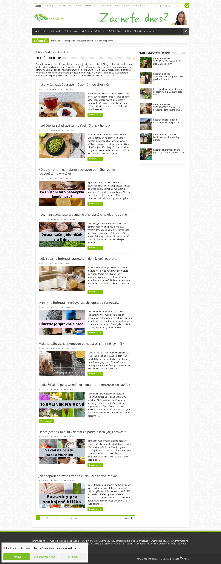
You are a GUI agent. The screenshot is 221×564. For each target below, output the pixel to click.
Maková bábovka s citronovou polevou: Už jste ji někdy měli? (81, 344)
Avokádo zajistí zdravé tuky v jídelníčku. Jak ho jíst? (74, 126)
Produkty (49, 5)
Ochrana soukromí (122, 5)
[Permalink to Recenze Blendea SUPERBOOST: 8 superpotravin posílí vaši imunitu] (146, 77)
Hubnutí (56, 31)
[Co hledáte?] (187, 5)
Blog (129, 31)
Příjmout (16, 556)
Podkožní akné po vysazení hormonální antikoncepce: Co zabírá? (84, 385)
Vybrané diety (105, 5)
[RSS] (134, 58)
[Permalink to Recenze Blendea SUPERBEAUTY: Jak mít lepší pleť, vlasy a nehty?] (146, 62)
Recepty (102, 31)
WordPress (153, 558)
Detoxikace (72, 31)
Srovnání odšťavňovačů (86, 5)
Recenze (42, 31)
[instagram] (169, 6)
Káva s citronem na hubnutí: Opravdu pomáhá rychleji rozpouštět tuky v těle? (77, 172)
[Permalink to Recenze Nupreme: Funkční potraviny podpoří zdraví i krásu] (146, 153)
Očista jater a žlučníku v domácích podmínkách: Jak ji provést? (82, 432)
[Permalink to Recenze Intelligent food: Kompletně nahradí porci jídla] (146, 123)
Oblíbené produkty (145, 31)
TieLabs (175, 558)
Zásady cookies (139, 5)
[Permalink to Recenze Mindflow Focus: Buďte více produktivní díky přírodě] (146, 138)
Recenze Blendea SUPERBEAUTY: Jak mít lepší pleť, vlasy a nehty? (167, 61)
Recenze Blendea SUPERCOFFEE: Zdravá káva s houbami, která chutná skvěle (167, 107)
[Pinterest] (166, 6)
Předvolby (73, 556)
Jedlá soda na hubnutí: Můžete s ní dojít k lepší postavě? (78, 259)
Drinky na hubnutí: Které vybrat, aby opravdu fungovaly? (79, 303)
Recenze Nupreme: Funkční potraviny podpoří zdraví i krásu (168, 151)
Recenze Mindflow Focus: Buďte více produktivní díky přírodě (166, 137)
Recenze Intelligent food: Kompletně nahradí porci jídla (167, 121)
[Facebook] (163, 6)
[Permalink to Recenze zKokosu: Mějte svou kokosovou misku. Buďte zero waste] (146, 93)
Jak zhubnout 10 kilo (64, 5)
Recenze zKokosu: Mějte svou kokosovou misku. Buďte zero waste (168, 92)
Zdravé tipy (116, 31)
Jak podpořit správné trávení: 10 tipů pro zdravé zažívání (78, 476)
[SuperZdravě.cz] (48, 17)
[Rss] (160, 6)
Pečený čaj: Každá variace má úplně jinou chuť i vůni (75, 85)
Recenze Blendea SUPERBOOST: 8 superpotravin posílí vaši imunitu (168, 76)
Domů (41, 52)
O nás (151, 5)
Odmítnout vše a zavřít (45, 556)
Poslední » (75, 518)
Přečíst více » (95, 115)
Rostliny (88, 31)
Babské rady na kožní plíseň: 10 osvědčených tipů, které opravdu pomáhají (82, 41)
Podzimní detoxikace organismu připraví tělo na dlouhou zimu (83, 214)
